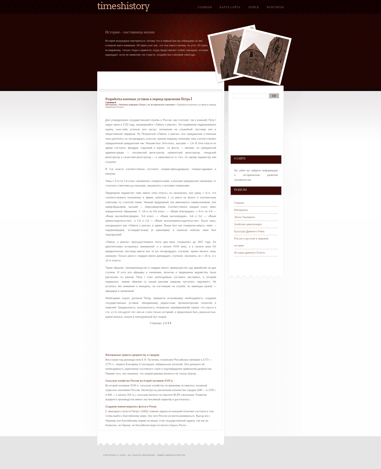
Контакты (275, 7)
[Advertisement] (151, 339)
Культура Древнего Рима (249, 231)
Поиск (253, 7)
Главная (204, 7)
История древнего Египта (249, 252)
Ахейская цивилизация (248, 224)
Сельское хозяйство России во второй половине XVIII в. (139, 380)
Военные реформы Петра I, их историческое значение (146, 104)
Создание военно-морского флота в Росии (130, 406)
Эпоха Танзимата (244, 217)
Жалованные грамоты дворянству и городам (132, 354)
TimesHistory (123, 6)
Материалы (111, 104)
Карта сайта (230, 7)
